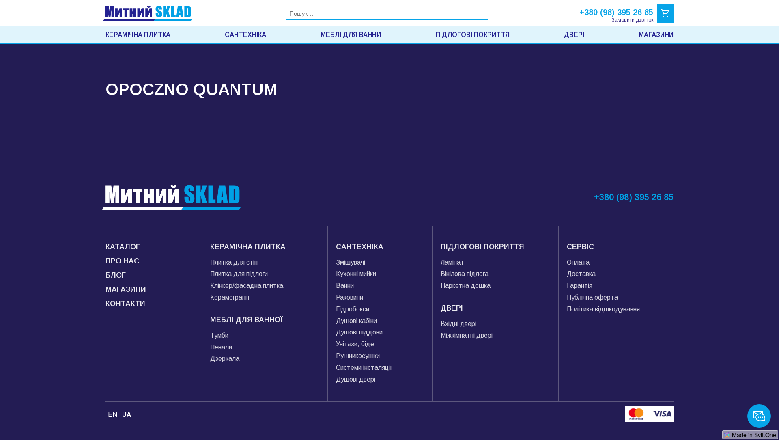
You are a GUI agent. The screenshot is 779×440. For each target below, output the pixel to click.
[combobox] (387, 13)
